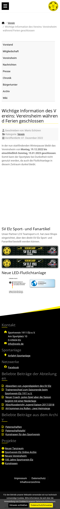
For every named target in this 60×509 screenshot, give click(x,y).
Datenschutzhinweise (41, 505)
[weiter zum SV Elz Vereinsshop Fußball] (30, 251)
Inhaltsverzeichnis (30, 482)
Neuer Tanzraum (14, 448)
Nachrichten (9, 64)
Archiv (6, 91)
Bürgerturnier (10, 84)
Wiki (5, 97)
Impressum (20, 478)
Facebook (13, 367)
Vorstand (8, 44)
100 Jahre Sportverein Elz (19, 459)
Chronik (7, 78)
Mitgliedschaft (11, 51)
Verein (21, 134)
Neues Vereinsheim (16, 455)
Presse (6, 71)
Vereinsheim (10, 58)
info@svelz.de (16, 343)
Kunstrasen (11, 463)
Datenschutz (39, 478)
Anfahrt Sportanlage (19, 355)
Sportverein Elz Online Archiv (21, 452)
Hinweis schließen (18, 505)
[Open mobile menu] (5, 6)
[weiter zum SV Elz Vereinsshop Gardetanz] (30, 263)
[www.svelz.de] (53, 5)
